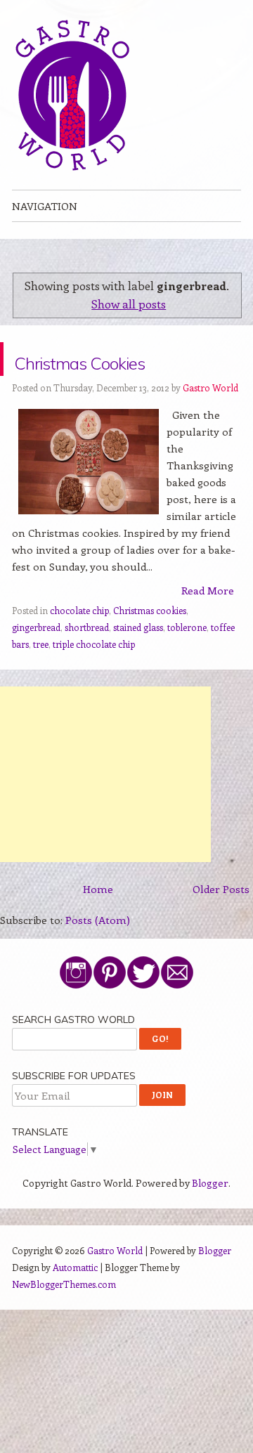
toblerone (187, 661)
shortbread (87, 661)
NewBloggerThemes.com (64, 1318)
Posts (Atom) (97, 953)
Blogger (210, 1216)
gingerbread (36, 661)
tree (40, 678)
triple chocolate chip (94, 678)
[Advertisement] (105, 808)
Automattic (75, 1301)
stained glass (138, 661)
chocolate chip (79, 644)
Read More (207, 624)
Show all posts (128, 303)
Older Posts (221, 923)
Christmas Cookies (77, 375)
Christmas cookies (149, 644)
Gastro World (210, 421)
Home (98, 923)
